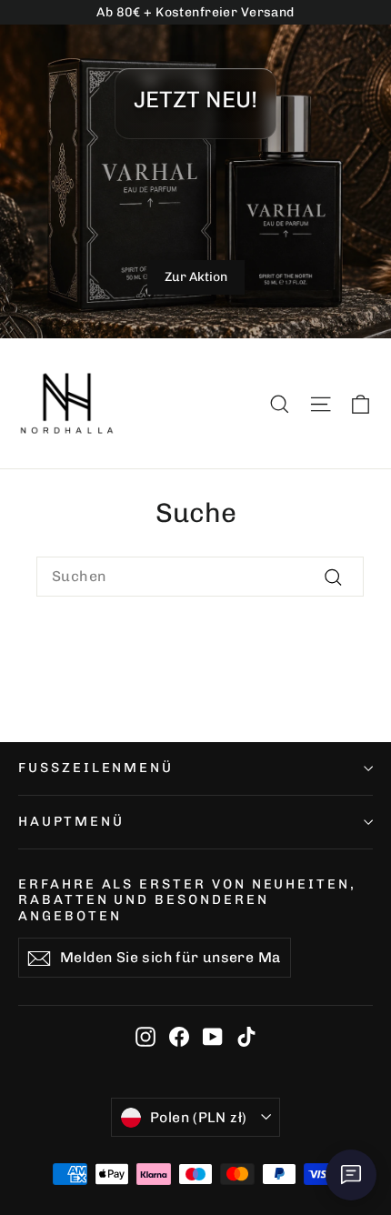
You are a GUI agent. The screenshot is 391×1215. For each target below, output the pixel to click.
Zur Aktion (196, 277)
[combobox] (200, 577)
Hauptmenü (71, 821)
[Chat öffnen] (351, 1175)
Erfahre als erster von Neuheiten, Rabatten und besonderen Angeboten (187, 900)
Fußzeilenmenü (96, 767)
